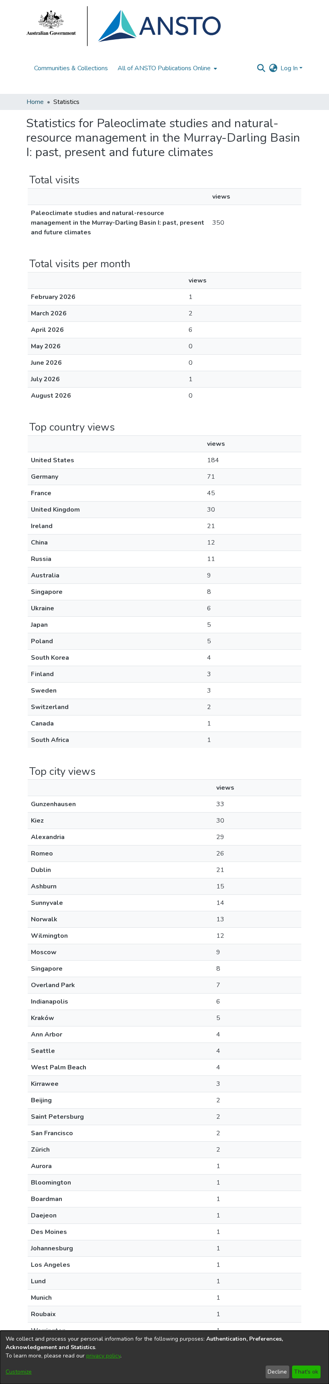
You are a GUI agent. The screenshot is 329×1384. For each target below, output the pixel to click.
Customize (19, 1372)
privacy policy (103, 1356)
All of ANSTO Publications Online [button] (164, 68)
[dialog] (164, 1357)
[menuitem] (166, 68)
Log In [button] (289, 68)
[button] (261, 68)
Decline (277, 1372)
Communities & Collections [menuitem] (71, 68)
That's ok (306, 1372)
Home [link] (35, 102)
